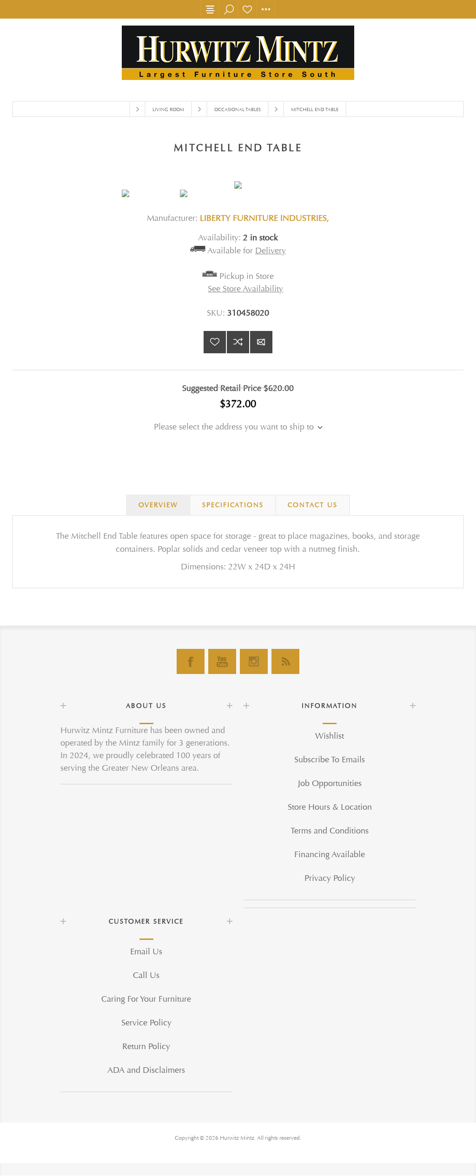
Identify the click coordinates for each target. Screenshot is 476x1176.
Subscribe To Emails (329, 759)
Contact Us (312, 505)
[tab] (158, 505)
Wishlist (247, 9)
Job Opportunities (330, 783)
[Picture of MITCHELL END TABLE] (151, 193)
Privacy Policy (329, 878)
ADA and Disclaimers (146, 1070)
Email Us (146, 951)
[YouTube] (222, 661)
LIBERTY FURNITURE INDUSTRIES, (264, 218)
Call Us (146, 975)
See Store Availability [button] (245, 289)
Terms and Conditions (330, 831)
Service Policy (146, 1022)
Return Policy (146, 1046)
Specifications (233, 505)
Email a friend (261, 342)
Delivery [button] (270, 250)
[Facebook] (191, 661)
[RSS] (285, 661)
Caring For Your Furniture (146, 999)
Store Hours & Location (330, 807)
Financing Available (329, 854)
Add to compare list (238, 342)
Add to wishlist (215, 342)
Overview (158, 505)
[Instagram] (254, 661)
